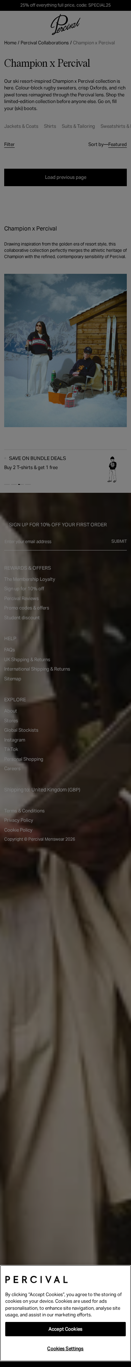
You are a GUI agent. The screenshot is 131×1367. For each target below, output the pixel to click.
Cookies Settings (65, 1349)
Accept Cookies (65, 1329)
